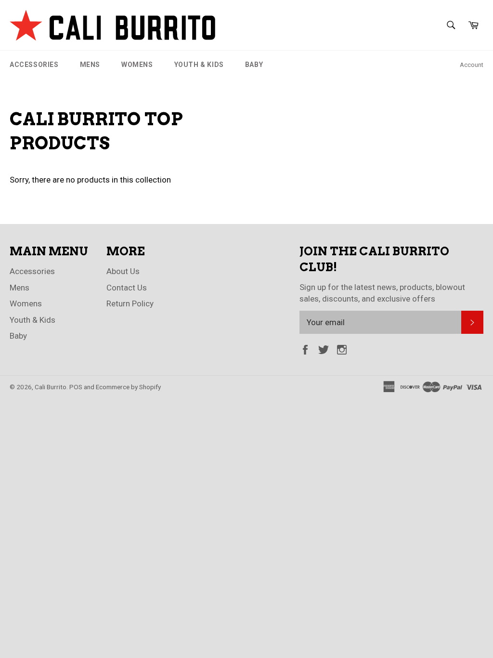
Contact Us (126, 287)
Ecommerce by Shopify (128, 387)
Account (471, 64)
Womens (137, 64)
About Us (123, 271)
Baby (254, 64)
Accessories (34, 64)
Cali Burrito (50, 387)
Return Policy (130, 303)
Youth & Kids (199, 64)
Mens (90, 64)
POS (75, 387)
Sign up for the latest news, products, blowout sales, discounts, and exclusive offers (382, 292)
